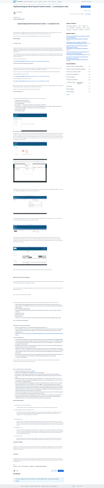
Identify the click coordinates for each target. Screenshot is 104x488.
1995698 (33, 371)
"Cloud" (88, 27)
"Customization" (75, 29)
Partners (45, 1)
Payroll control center (25, 466)
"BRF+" (84, 27)
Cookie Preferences (53, 486)
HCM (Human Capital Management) (19, 19)
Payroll (19, 466)
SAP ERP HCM (32, 466)
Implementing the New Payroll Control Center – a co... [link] (55, 4)
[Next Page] (79, 30)
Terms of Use (27, 486)
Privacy (22, 486)
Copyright (31, 486)
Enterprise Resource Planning (32, 4)
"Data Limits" (87, 29)
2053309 (58, 339)
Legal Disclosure (37, 486)
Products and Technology (28, 1)
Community (19, 1)
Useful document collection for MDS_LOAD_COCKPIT (76, 42)
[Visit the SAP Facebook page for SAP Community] (76, 486)
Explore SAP (84, 1)
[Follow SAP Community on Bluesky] (78, 486)
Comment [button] (61, 470)
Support (47, 486)
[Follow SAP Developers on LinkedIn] (82, 486)
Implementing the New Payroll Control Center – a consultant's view (40, 7)
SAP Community (15, 4)
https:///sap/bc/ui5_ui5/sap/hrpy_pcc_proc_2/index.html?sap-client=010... (31, 76)
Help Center (54, 1)
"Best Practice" (78, 27)
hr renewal (15, 466)
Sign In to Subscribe (85, 6)
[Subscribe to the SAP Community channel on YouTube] (80, 486)
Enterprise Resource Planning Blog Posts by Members (77, 48)
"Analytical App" (72, 27)
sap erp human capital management (40, 466)
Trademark (43, 486)
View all (67, 94)
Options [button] (81, 8)
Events (49, 1)
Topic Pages (59, 1)
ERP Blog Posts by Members (41, 4)
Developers (40, 1)
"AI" (67, 27)
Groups (35, 1)
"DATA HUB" (81, 29)
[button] (86, 14)
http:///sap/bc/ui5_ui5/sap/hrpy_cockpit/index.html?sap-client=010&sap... (31, 61)
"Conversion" (69, 29)
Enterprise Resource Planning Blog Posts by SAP (76, 43)
